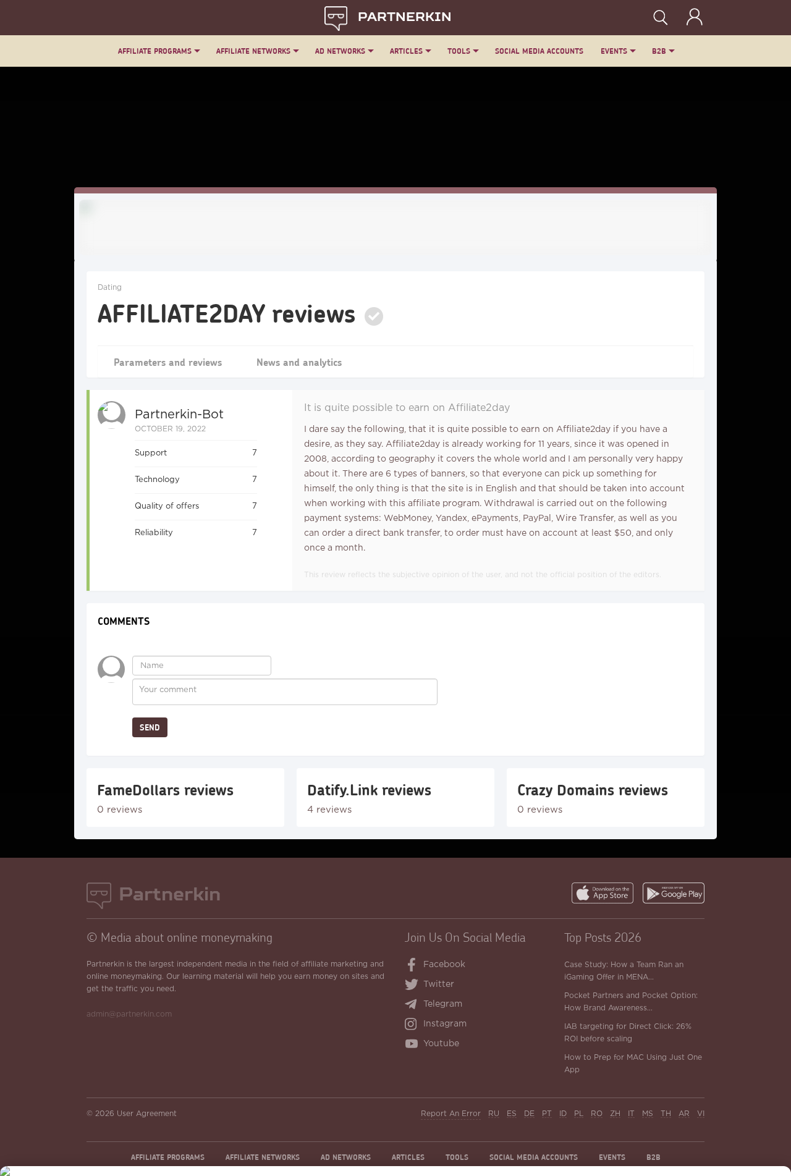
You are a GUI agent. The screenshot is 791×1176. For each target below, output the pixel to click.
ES (512, 1113)
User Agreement (147, 1113)
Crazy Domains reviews (592, 789)
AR (684, 1113)
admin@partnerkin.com (129, 1014)
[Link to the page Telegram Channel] (414, 1005)
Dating (110, 287)
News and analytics (299, 362)
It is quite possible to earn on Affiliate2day (407, 408)
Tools (458, 51)
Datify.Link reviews (369, 789)
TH (666, 1113)
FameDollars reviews (165, 789)
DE (529, 1113)
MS (647, 1113)
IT (631, 1113)
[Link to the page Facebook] (412, 966)
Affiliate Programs (155, 51)
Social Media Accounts (539, 51)
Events (614, 51)
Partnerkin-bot (179, 414)
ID (563, 1113)
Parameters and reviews (168, 362)
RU (493, 1113)
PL (578, 1113)
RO (597, 1113)
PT (547, 1113)
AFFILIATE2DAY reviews (227, 312)
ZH (615, 1113)
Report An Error (451, 1113)
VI (700, 1113)
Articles (406, 51)
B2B (659, 51)
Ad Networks (340, 51)
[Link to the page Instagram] (414, 1025)
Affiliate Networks (253, 51)
